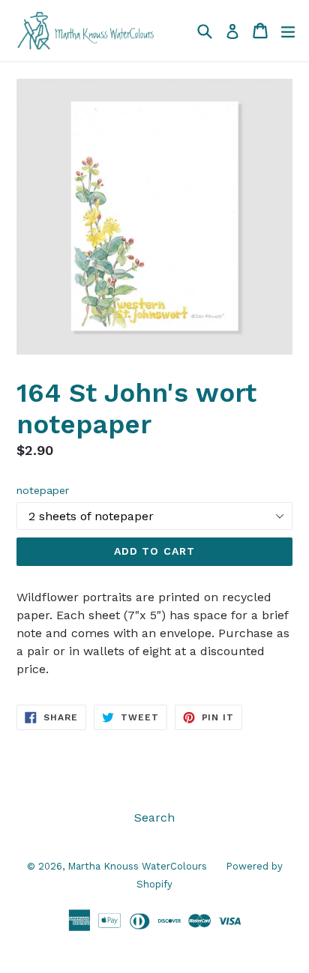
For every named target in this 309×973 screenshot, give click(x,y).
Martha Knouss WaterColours (137, 866)
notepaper (42, 490)
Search (154, 817)
